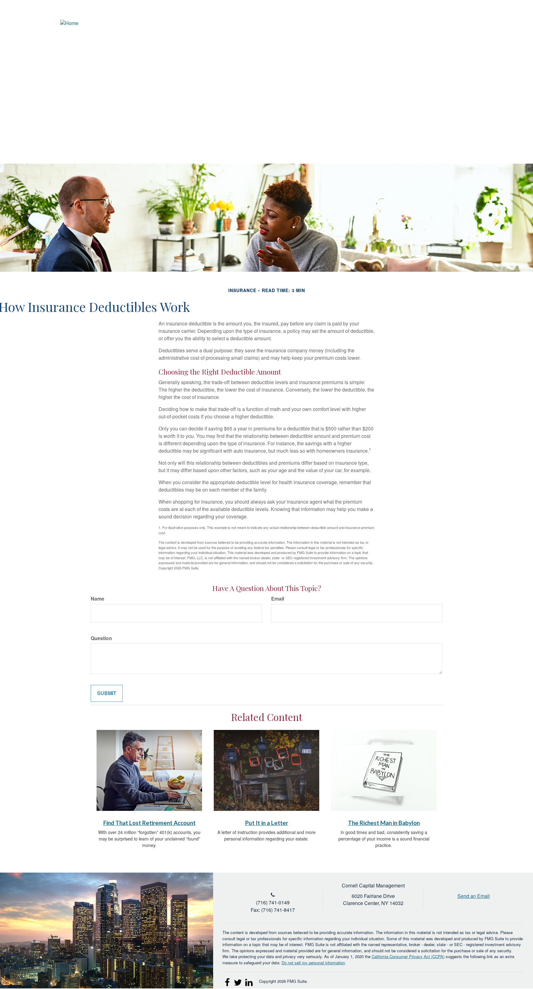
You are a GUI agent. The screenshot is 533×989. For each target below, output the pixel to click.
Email (277, 598)
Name (97, 598)
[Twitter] (485, 23)
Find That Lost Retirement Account (149, 822)
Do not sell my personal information (313, 963)
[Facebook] (508, 23)
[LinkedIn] (496, 23)
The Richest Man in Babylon (384, 822)
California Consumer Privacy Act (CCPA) (408, 956)
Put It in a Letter (266, 822)
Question (101, 638)
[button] (405, 45)
